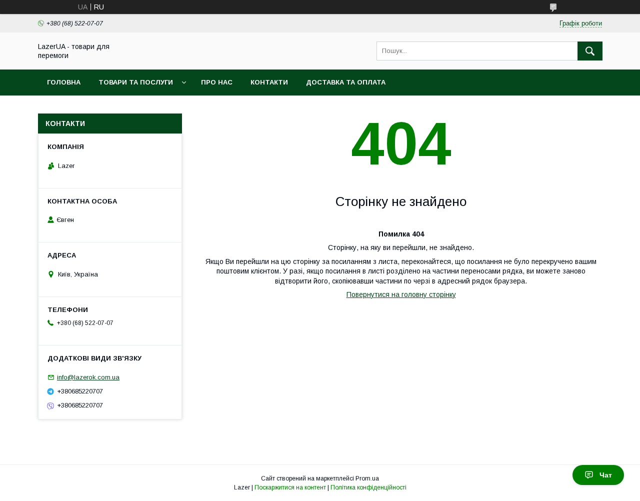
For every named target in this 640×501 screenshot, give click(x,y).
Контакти (269, 82)
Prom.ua (367, 478)
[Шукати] (590, 51)
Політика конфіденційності (368, 487)
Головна (63, 82)
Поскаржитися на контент (290, 487)
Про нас (216, 82)
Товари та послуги (135, 82)
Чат (606, 475)
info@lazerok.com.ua (88, 377)
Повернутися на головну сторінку (401, 294)
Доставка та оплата (346, 82)
